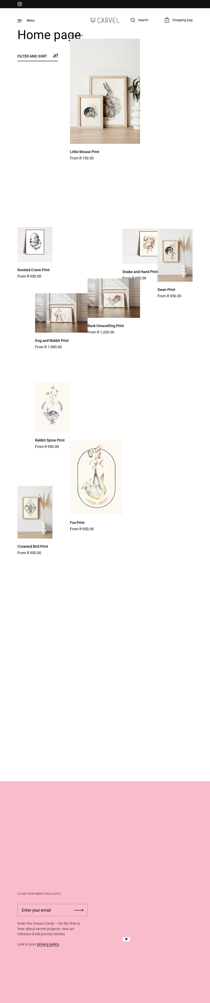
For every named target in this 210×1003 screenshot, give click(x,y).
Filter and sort (32, 56)
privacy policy (48, 944)
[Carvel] (105, 20)
